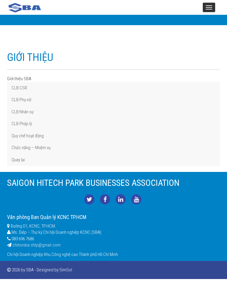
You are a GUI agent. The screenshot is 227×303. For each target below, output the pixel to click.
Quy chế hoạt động (28, 135)
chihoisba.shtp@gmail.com (36, 245)
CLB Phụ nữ (21, 99)
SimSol (65, 270)
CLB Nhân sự (23, 112)
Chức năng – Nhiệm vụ (31, 147)
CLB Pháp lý (22, 123)
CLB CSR (19, 88)
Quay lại (18, 159)
